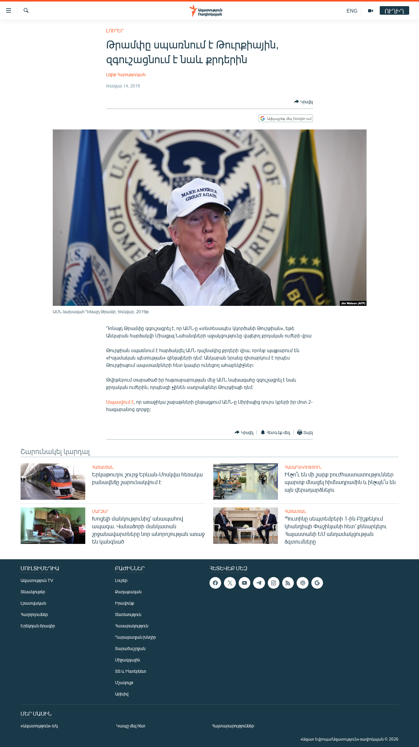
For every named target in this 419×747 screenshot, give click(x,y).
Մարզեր (100, 511)
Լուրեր (115, 30)
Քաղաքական (128, 591)
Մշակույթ (124, 682)
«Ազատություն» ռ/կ (39, 725)
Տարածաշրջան (130, 648)
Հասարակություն (303, 467)
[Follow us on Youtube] (244, 583)
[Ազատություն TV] (370, 10)
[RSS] (288, 583)
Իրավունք (124, 603)
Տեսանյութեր (33, 591)
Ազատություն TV (37, 580)
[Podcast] (302, 583)
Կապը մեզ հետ (130, 725)
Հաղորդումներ (34, 614)
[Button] (303, 101)
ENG (352, 10)
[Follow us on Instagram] (273, 583)
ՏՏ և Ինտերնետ (130, 671)
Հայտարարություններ (233, 725)
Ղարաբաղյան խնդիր (135, 637)
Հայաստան (102, 467)
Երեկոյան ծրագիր (38, 625)
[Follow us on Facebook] (215, 583)
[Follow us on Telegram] (259, 583)
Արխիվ (121, 693)
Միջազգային (127, 659)
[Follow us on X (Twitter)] (230, 583)
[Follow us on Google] (317, 583)
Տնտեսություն (128, 614)
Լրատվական (33, 603)
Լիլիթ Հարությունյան (125, 74)
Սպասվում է (120, 402)
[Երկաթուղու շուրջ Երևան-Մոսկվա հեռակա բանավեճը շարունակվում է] (53, 481)
